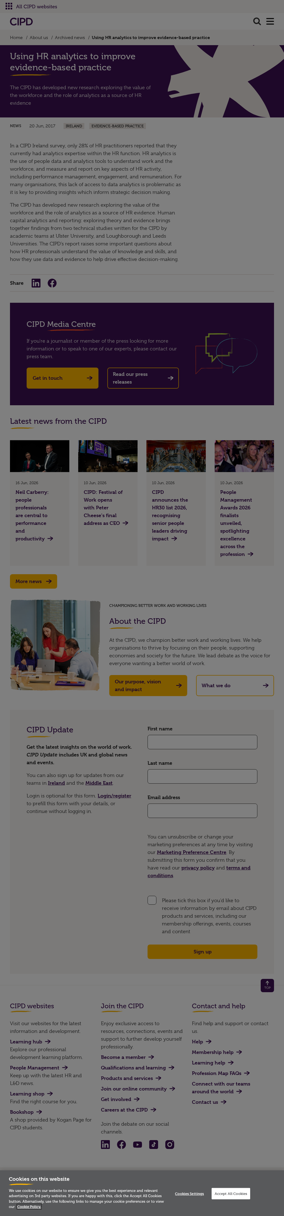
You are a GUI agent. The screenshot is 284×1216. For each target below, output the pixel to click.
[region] (142, 1193)
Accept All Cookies (231, 1193)
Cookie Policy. (29, 1206)
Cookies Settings (189, 1193)
